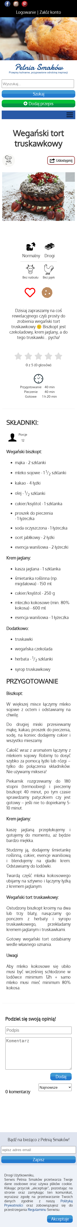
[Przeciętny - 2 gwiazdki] (28, 356)
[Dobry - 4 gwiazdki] (48, 356)
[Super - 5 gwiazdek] (58, 356)
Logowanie (26, 12)
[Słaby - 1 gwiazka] (18, 356)
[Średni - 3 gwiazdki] (38, 356)
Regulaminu (37, 1209)
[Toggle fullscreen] (70, 177)
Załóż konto (50, 12)
